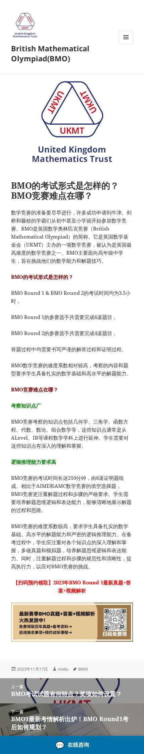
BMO (83, 669)
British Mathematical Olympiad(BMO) (50, 53)
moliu (63, 669)
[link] (72, 745)
